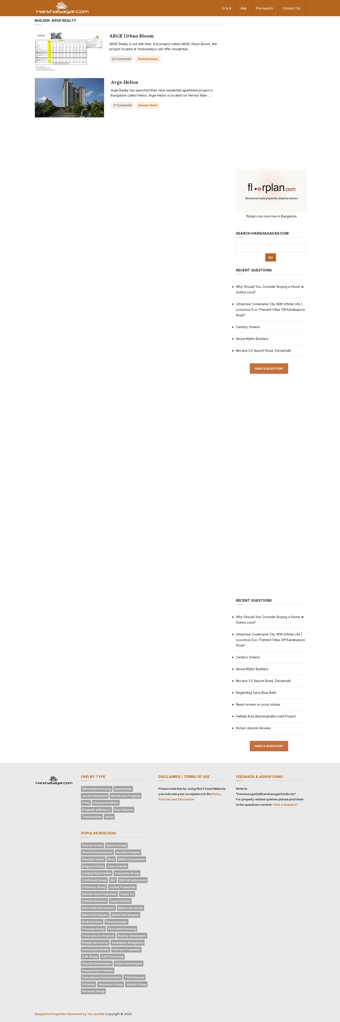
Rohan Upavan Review (253, 728)
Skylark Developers (96, 963)
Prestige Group (93, 929)
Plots (86, 803)
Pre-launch (264, 8)
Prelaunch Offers (105, 803)
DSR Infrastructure (132, 880)
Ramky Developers (132, 935)
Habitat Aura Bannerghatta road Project (266, 716)
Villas (109, 816)
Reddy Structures (95, 942)
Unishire (88, 984)
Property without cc (96, 809)
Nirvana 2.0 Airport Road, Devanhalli (263, 350)
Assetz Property (128, 852)
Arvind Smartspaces (97, 852)
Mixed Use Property (125, 796)
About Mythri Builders (252, 339)
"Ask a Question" (285, 804)
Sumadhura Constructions (101, 977)
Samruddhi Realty (95, 949)
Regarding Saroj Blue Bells (256, 693)
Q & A (226, 8)
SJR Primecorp (112, 956)
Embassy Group (94, 887)
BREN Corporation (131, 859)
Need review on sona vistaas (258, 704)
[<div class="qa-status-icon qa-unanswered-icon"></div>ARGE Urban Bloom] (69, 51)
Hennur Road (147, 105)
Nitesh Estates (116, 922)
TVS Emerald (134, 977)
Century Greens (248, 327)
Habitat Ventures (94, 901)
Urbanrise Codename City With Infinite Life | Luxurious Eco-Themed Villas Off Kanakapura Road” (270, 309)
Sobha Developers (128, 963)
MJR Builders (92, 922)
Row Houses (123, 809)
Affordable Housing (96, 789)
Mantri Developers (125, 915)
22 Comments (121, 59)
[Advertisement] (270, 89)
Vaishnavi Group (110, 984)
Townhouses (92, 816)
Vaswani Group (93, 991)
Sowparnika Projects (97, 970)
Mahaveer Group (130, 908)
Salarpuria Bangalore (127, 942)
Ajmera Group (116, 845)
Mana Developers (95, 915)
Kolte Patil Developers (98, 908)
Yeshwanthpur (148, 59)
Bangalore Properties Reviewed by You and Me (70, 1014)
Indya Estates (120, 901)
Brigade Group (93, 866)
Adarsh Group (92, 845)
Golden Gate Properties (99, 894)
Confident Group (94, 880)
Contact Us (291, 8)
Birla (111, 859)
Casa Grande (117, 866)
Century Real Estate (96, 873)
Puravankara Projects (98, 935)
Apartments (123, 789)
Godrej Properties (122, 887)
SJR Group (90, 956)
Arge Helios (124, 82)
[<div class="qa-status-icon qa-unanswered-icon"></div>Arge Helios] (69, 97)
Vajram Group (136, 984)
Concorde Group (127, 873)
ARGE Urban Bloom (131, 36)
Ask (244, 8)
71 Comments (122, 105)
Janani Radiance (94, 796)
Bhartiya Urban (93, 859)
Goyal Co (127, 894)
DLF (113, 880)
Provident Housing (122, 929)
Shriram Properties (126, 949)
